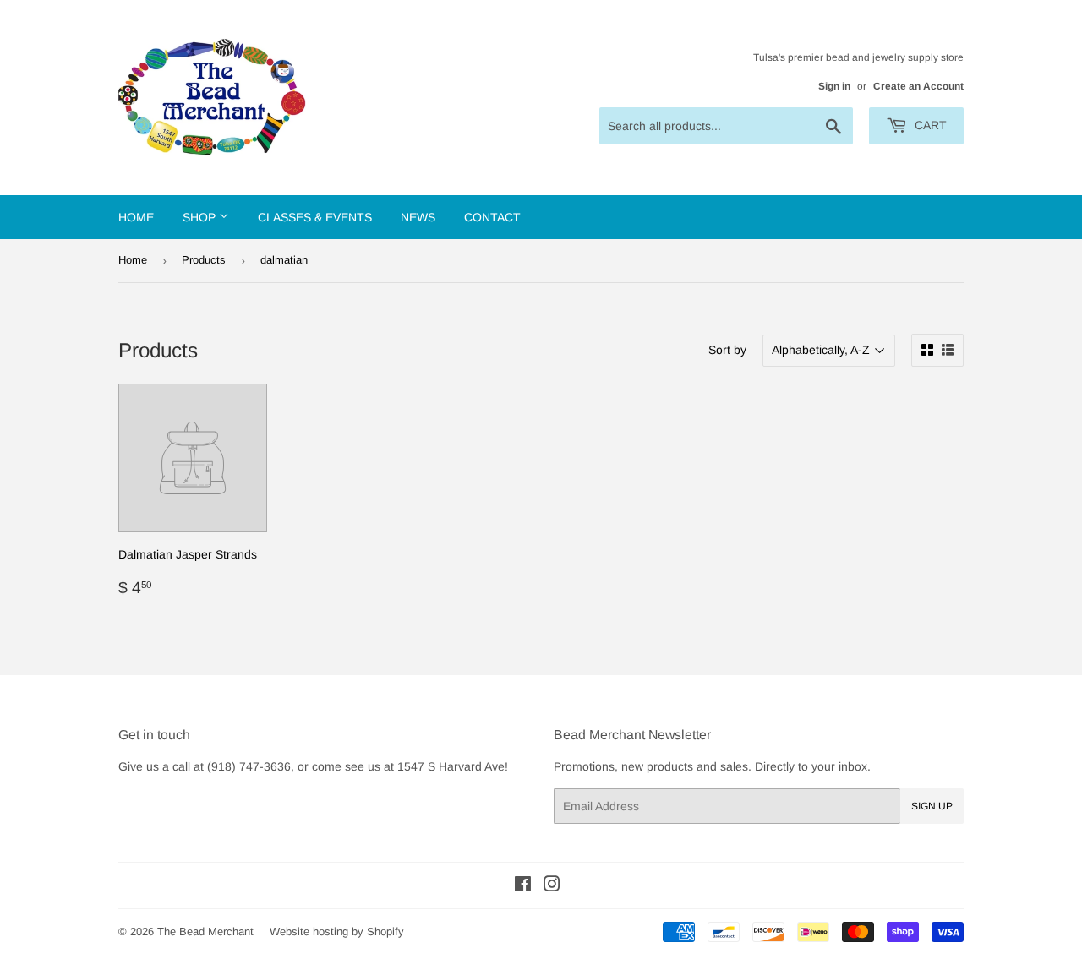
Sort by (727, 350)
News (418, 217)
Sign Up (932, 806)
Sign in (834, 86)
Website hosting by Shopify (337, 931)
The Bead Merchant (205, 931)
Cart (929, 125)
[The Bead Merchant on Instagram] (552, 886)
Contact (492, 217)
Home (136, 217)
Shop (201, 217)
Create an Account (918, 86)
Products (204, 259)
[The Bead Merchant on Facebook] (523, 886)
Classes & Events (315, 217)
